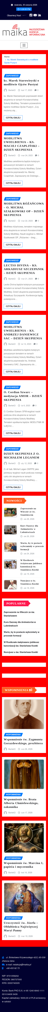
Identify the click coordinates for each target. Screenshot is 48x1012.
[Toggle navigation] (24, 45)
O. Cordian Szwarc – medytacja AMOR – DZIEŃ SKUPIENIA (23, 395)
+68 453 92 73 (13, 968)
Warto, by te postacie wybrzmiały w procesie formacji (32, 546)
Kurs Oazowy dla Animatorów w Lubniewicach (29, 529)
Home (6, 56)
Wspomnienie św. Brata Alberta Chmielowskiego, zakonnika (21, 803)
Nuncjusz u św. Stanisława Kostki (21, 652)
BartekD (12, 90)
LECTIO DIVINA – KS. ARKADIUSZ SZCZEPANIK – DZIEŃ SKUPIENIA (24, 269)
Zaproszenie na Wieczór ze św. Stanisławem (28, 511)
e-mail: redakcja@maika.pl (18, 964)
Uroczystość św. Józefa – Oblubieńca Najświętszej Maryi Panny (21, 926)
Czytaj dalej (13, 117)
